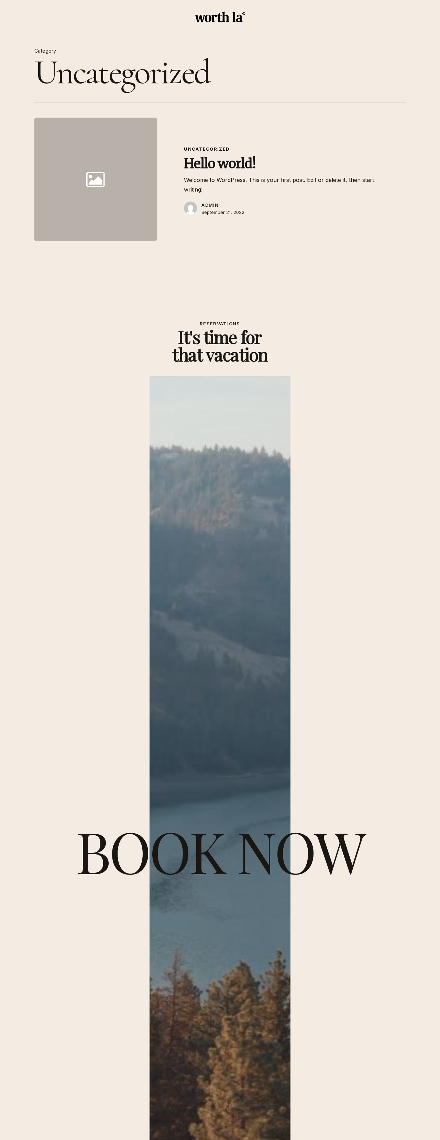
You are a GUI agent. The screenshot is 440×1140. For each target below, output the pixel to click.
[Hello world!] (281, 179)
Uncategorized (206, 149)
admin (210, 205)
